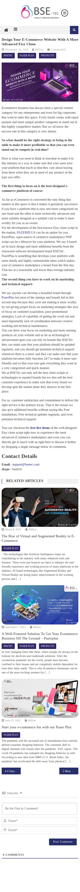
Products (47, 55)
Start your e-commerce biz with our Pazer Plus (36, 727)
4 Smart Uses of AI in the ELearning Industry (14, 771)
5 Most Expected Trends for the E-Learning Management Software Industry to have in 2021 (71, 771)
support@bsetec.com (25, 464)
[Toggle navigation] (64, 12)
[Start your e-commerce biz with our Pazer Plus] (40, 698)
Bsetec (8, 55)
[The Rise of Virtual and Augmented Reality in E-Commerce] (40, 507)
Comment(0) (58, 49)
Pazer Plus (27, 55)
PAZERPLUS (26, 232)
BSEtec (39, 49)
